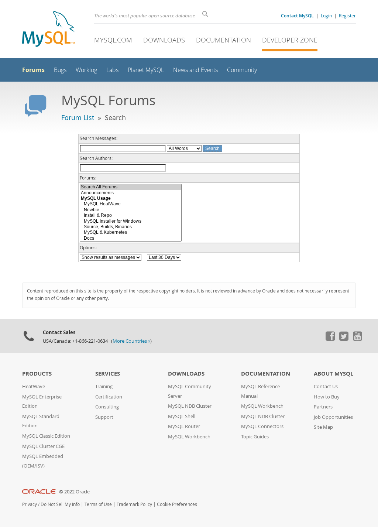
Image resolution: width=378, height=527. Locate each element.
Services (107, 373)
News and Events (195, 70)
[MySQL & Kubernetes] (130, 232)
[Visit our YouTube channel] (357, 339)
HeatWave (33, 386)
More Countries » (131, 341)
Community (242, 70)
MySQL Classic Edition (46, 436)
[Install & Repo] (130, 215)
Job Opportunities (333, 417)
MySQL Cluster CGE (43, 446)
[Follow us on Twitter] (344, 339)
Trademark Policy (134, 504)
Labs (112, 70)
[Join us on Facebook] (330, 339)
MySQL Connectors (262, 426)
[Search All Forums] (130, 187)
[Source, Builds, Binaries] (130, 227)
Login (326, 15)
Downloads (164, 39)
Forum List (77, 117)
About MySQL (333, 373)
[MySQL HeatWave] (130, 204)
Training (104, 386)
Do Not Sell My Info (60, 504)
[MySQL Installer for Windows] (130, 221)
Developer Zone (289, 39)
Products (37, 373)
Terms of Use (98, 504)
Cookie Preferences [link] (177, 504)
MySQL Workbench (189, 437)
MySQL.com (113, 39)
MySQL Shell (181, 416)
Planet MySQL (146, 70)
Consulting (107, 407)
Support (104, 417)
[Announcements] (130, 193)
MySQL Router (184, 426)
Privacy (29, 504)
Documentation (223, 39)
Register (347, 15)
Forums (33, 70)
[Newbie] (130, 210)
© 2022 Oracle (74, 492)
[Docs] (130, 238)
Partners (323, 407)
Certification (108, 397)
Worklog (86, 70)
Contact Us (326, 386)
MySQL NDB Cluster (190, 406)
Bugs (60, 70)
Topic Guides (255, 437)
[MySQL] (48, 29)
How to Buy (327, 397)
